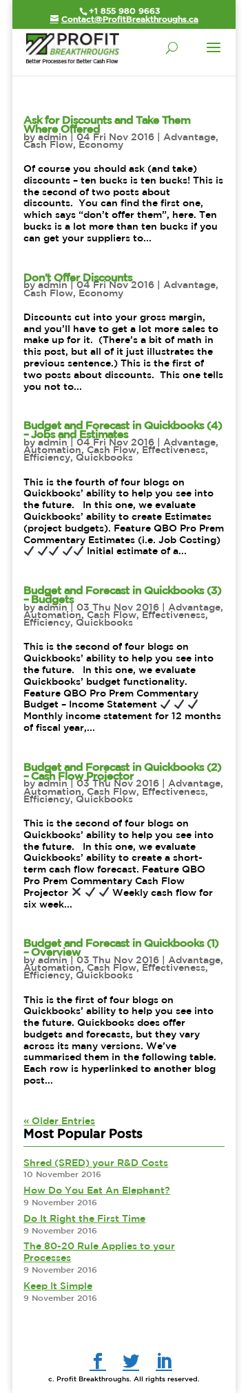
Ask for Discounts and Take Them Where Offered (106, 124)
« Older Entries (59, 1120)
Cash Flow (48, 144)
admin (53, 136)
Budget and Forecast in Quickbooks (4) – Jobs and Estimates (122, 429)
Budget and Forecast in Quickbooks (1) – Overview (120, 947)
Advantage (189, 136)
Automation (52, 449)
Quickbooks (104, 457)
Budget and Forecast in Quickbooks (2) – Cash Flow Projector (122, 771)
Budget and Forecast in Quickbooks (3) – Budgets (122, 594)
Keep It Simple (57, 1285)
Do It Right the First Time (84, 1218)
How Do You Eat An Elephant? (96, 1190)
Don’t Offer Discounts (77, 277)
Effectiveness (173, 449)
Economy (101, 144)
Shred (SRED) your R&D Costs (95, 1162)
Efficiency (46, 457)
